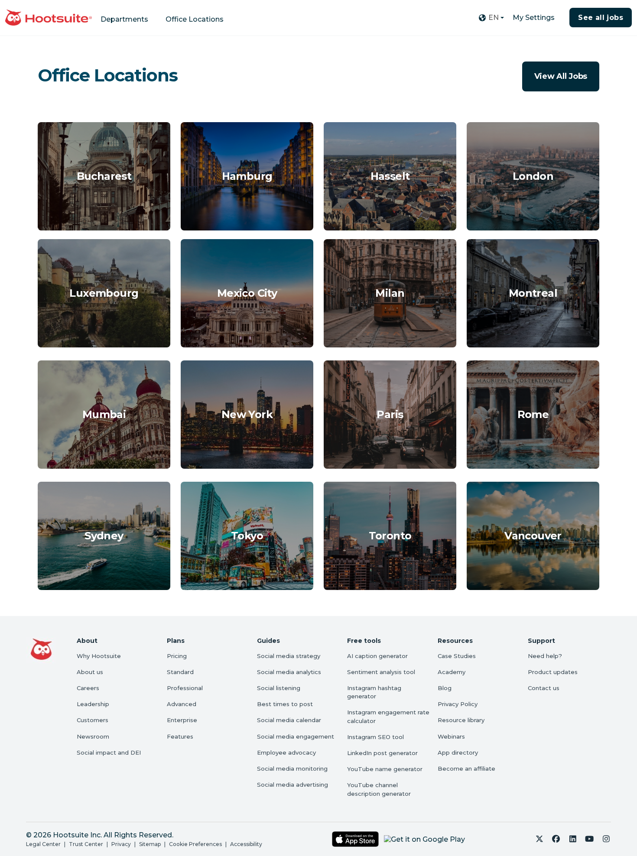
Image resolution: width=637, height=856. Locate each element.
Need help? (545, 655)
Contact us (543, 687)
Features (180, 736)
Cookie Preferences (195, 844)
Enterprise (182, 720)
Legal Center (43, 844)
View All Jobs (561, 76)
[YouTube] (590, 839)
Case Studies (457, 655)
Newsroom (93, 736)
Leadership (93, 703)
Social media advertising (292, 784)
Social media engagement (295, 736)
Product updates (553, 671)
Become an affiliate (466, 768)
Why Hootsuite (99, 655)
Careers (88, 687)
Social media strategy (288, 655)
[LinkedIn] (573, 839)
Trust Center (86, 844)
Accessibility (246, 844)
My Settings (534, 17)
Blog (445, 687)
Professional (185, 687)
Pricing (177, 655)
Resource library (461, 720)
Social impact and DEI (109, 752)
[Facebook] (556, 839)
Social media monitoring (292, 768)
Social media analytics (289, 671)
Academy (451, 671)
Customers (92, 720)
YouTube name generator (384, 768)
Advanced (181, 703)
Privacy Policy (458, 703)
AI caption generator (377, 655)
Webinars (451, 736)
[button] (491, 18)
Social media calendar (289, 720)
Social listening (278, 687)
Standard (180, 671)
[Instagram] (606, 839)
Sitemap (150, 844)
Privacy (121, 844)
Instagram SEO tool (375, 736)
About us (90, 671)
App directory (458, 752)
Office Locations (195, 19)
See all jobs (600, 17)
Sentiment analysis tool (381, 671)
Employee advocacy (286, 752)
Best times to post (285, 703)
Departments (124, 19)
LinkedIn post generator (382, 752)
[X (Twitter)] (540, 839)
